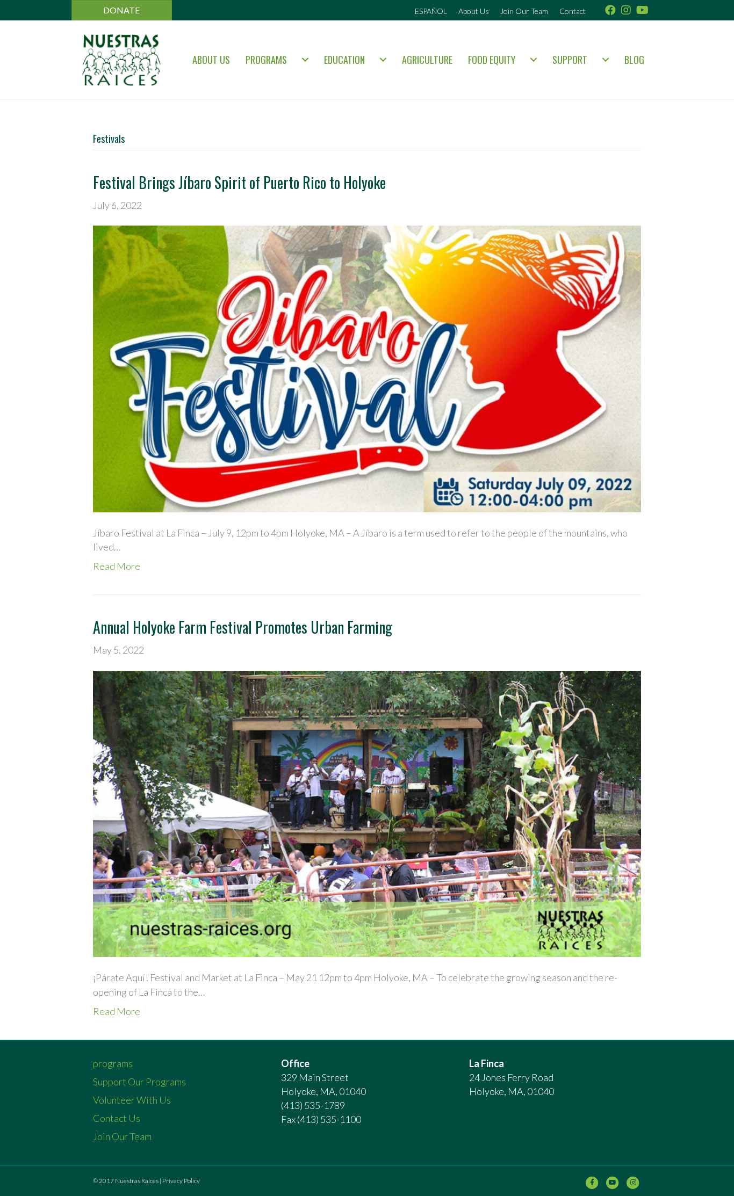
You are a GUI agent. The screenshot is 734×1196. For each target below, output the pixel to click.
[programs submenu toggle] (305, 59)
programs (266, 60)
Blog (634, 60)
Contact (572, 11)
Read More (116, 566)
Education (344, 60)
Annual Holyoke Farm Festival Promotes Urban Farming (242, 627)
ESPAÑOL (431, 11)
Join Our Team (524, 11)
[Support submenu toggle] (605, 59)
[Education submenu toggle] (383, 59)
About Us (473, 11)
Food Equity (491, 60)
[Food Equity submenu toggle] (533, 59)
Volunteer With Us (132, 1100)
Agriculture (427, 60)
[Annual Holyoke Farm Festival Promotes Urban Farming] (367, 812)
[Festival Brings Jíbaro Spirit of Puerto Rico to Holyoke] (367, 368)
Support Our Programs (139, 1082)
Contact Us (116, 1118)
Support (569, 60)
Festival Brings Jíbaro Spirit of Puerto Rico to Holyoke (239, 182)
